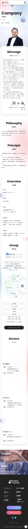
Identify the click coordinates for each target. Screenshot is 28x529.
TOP (2, 22)
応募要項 (19, 499)
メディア (6, 496)
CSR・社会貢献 (20, 489)
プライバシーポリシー (14, 522)
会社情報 (6, 500)
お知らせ (6, 492)
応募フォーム (20, 501)
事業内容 (18, 492)
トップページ (7, 489)
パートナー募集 (13, 507)
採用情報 (18, 496)
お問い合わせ (13, 512)
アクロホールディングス (14, 327)
